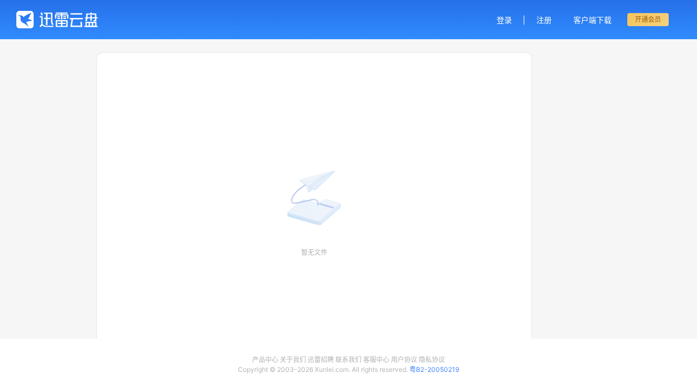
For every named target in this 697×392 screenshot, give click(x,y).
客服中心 (376, 360)
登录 (504, 19)
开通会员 (648, 19)
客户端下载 (592, 19)
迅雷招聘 (321, 360)
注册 (544, 19)
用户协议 (404, 360)
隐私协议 (432, 360)
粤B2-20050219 (434, 369)
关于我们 (293, 360)
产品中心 (265, 360)
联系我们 (348, 360)
